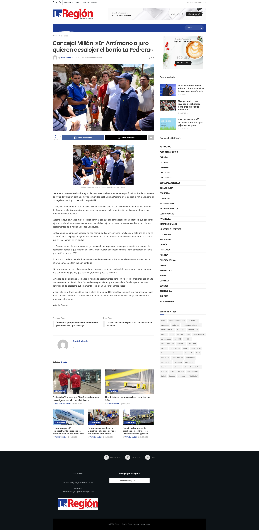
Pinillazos (165, 249)
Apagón (164, 334)
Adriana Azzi (193, 330)
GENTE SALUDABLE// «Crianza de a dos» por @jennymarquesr (190, 122)
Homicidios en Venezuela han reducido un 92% (127, 399)
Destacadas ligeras (170, 183)
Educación (165, 198)
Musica (164, 371)
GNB (198, 353)
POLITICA (74, 23)
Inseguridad (166, 362)
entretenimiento (168, 203)
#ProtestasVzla (167, 330)
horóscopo (190, 358)
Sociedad (164, 280)
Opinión (164, 244)
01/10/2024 (73, 437)
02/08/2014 (79, 57)
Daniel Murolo (66, 57)
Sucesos (164, 286)
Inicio (62, 23)
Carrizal (164, 157)
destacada (165, 172)
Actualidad (165, 146)
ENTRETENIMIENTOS (169, 208)
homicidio (165, 358)
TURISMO (164, 296)
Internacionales (168, 224)
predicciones (193, 371)
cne (188, 334)
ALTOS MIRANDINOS (142, 23)
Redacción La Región (63, 404)
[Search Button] (201, 27)
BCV (172, 334)
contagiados (166, 339)
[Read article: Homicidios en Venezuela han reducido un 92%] (129, 381)
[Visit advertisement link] (157, 14)
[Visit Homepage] (73, 14)
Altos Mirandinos (169, 152)
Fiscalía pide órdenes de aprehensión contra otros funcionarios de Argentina (135, 431)
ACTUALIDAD (90, 23)
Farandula (165, 219)
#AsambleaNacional (177, 320)
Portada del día (167, 260)
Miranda (177, 367)
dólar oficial (196, 348)
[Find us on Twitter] (56, 2)
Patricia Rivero (113, 404)
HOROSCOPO (178, 358)
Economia (165, 193)
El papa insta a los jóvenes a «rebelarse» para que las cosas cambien (190, 105)
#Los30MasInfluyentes (192, 325)
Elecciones (177, 353)
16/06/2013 (183, 129)
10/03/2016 (183, 95)
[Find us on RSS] (60, 2)
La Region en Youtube (89, 2)
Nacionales (165, 239)
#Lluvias (175, 325)
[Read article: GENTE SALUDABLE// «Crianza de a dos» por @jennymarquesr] (168, 124)
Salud (77, 2)
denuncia (181, 344)
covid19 (188, 339)
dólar (185, 348)
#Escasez (165, 325)
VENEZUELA (193, 376)
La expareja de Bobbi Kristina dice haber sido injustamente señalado (191, 88)
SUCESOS (123, 23)
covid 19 (177, 339)
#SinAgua (181, 330)
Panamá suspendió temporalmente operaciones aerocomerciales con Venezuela (68, 431)
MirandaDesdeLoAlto (192, 367)
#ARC (163, 320)
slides (163, 275)
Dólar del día (68, 2)
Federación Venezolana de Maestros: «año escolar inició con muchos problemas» (102, 431)
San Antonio (166, 270)
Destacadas (63, 36)
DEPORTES (108, 23)
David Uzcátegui (167, 344)
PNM (172, 371)
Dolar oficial (175, 348)
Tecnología (166, 291)
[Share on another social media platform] (151, 137)
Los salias (189, 362)
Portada (181, 371)
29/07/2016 (183, 113)
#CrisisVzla (193, 320)
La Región (178, 362)
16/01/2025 (126, 404)
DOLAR (164, 348)
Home (55, 36)
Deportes (164, 167)
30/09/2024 (143, 437)
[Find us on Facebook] (53, 2)
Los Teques (165, 234)
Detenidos (192, 344)
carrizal (180, 334)
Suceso (172, 376)
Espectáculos (167, 213)
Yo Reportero (167, 301)
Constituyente (198, 334)
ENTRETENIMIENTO (66, 31)
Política (99, 57)
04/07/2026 (78, 404)
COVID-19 (164, 162)
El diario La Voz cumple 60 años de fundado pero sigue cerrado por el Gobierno (76, 399)
